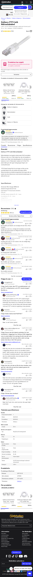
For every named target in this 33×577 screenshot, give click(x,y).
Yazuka (8, 238)
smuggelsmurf (8, 282)
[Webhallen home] (6, 2)
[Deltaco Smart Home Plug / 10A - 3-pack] (9, 85)
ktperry (8, 318)
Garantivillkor (4, 536)
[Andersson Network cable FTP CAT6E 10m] (24, 85)
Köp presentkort (26, 543)
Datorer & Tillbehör (6, 18)
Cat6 (3, 19)
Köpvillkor (3, 533)
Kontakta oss (16, 552)
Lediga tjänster (26, 538)
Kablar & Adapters (17, 18)
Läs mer (16, 205)
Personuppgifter (5, 541)
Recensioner (11, 145)
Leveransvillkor (5, 535)
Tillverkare (24, 540)
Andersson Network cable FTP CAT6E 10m (24, 91)
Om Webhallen (25, 535)
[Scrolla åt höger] (31, 87)
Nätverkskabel (26, 18)
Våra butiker (25, 533)
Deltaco (19, 481)
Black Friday (4, 546)
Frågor (19, 145)
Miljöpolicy (24, 536)
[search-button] (30, 7)
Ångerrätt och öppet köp (7, 538)
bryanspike (9, 249)
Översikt (3, 145)
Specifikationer (27, 145)
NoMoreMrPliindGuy (11, 294)
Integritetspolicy (5, 543)
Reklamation (4, 540)
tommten (7, 309)
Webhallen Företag (27, 541)
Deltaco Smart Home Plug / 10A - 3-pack (9, 91)
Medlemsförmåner (26, 544)
